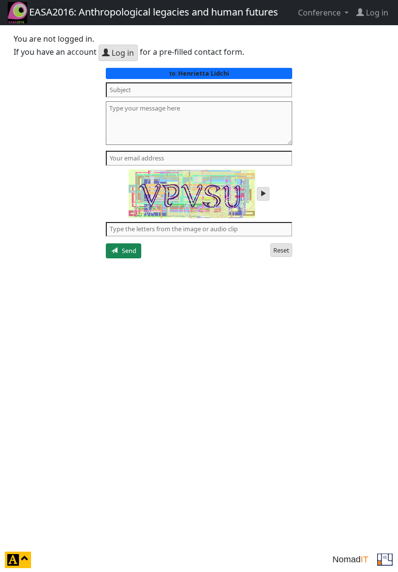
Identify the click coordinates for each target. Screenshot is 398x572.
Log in (122, 53)
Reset (281, 250)
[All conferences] (385, 559)
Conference (320, 12)
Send (126, 250)
